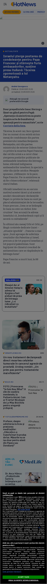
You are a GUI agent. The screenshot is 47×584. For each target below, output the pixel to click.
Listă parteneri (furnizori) (12, 572)
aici (39, 527)
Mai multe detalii (24, 509)
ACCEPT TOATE (23, 577)
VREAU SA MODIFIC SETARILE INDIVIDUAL (23, 580)
